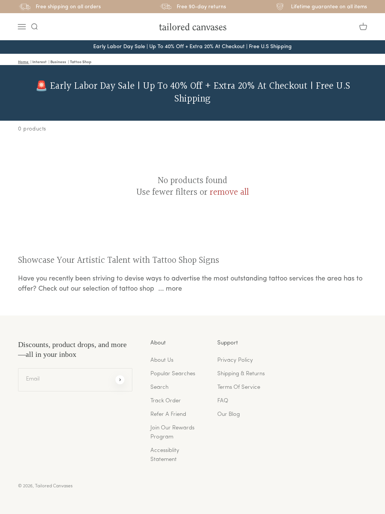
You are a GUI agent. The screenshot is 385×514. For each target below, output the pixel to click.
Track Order (165, 401)
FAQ (222, 401)
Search (159, 387)
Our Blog (228, 414)
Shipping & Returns (241, 374)
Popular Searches (172, 374)
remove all (229, 193)
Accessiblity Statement (164, 455)
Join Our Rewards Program (172, 432)
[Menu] (22, 26)
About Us (161, 360)
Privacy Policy (235, 360)
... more (170, 289)
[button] (34, 26)
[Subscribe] (119, 379)
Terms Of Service (238, 387)
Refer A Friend (168, 414)
